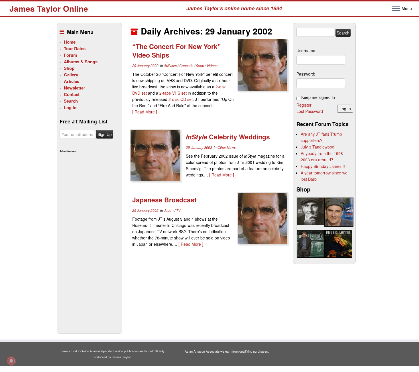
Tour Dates (75, 48)
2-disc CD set (180, 99)
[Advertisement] (89, 240)
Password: (305, 74)
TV (178, 210)
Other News (226, 147)
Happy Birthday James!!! (323, 166)
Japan (169, 210)
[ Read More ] (144, 112)
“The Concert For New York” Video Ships (176, 51)
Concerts (186, 65)
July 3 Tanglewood (317, 147)
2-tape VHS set (173, 93)
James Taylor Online (48, 9)
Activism (171, 65)
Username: (306, 50)
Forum (70, 55)
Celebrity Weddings (228, 136)
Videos (212, 65)
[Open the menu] (396, 9)
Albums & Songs (80, 61)
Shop (69, 68)
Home (70, 42)
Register (304, 105)
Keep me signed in (318, 97)
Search (71, 101)
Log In (70, 107)
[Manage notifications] (11, 360)
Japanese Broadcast (164, 199)
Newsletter (74, 88)
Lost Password (309, 111)
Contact (72, 94)
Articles (71, 81)
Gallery (71, 75)
